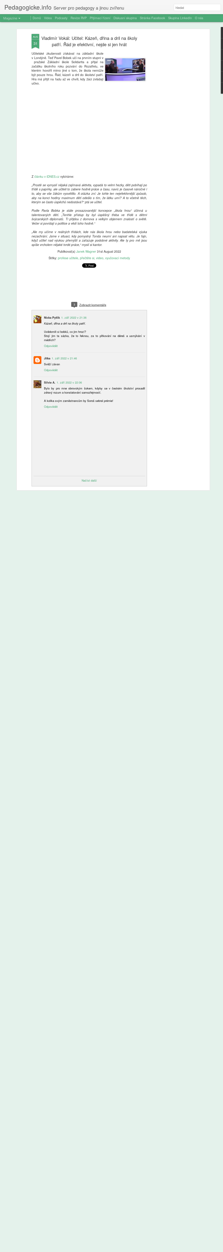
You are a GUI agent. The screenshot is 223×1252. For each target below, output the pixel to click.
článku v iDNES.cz (46, 176)
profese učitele (68, 258)
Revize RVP (79, 18)
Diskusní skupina (125, 18)
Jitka (47, 358)
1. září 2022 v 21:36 (73, 317)
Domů (37, 18)
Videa (48, 18)
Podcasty (61, 18)
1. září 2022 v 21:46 (64, 358)
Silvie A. (49, 382)
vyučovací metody (117, 258)
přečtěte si (87, 258)
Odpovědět (51, 346)
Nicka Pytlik (52, 317)
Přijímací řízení (100, 18)
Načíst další (89, 480)
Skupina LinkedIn (180, 18)
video (99, 258)
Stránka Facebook (152, 18)
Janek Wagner (86, 251)
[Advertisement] (171, 102)
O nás (199, 18)
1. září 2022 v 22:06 (69, 382)
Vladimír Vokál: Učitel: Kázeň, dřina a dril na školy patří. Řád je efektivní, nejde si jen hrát (89, 41)
